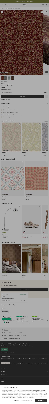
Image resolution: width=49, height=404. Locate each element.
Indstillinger (16, 400)
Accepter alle (41, 400)
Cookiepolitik (31, 397)
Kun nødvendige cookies (27, 400)
